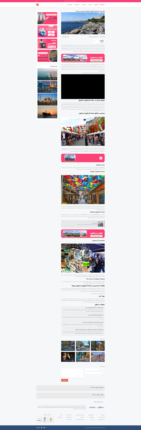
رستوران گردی (76, 4)
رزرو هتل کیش (69, 419)
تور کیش (92, 419)
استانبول (95, 36)
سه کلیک (88, 427)
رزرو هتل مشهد (69, 414)
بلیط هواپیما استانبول (101, 419)
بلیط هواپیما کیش (102, 417)
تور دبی (61, 414)
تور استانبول (82, 417)
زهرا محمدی (91, 36)
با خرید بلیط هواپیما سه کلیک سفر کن (70, 1)
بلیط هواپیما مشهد (91, 414)
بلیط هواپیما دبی (91, 417)
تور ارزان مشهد (60, 417)
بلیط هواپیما (103, 414)
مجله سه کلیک (69, 4)
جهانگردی (83, 4)
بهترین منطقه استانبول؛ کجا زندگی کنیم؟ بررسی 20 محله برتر (87, 224)
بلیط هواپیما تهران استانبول (80, 419)
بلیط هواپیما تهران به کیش (80, 414)
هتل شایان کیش (69, 417)
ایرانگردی (90, 4)
